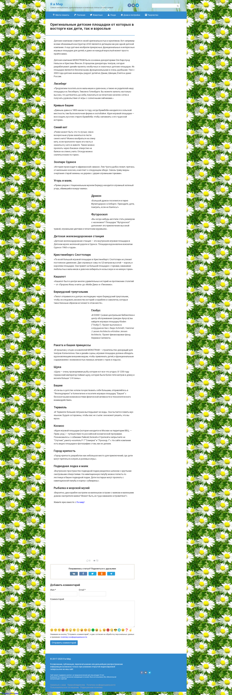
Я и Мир (56, 4)
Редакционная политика (91, 687)
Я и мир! (80, 502)
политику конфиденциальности (74, 637)
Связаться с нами (58, 685)
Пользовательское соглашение (64, 687)
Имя (53, 590)
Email (82, 590)
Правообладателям (76, 685)
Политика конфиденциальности (101, 685)
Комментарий (57, 599)
